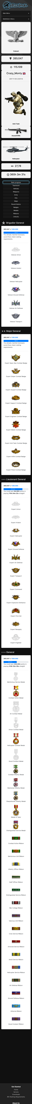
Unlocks (16, 217)
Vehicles (16, 188)
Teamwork (16, 185)
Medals (16, 210)
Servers (16, 1092)
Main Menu (6, 13)
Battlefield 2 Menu (8, 19)
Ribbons (16, 213)
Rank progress (16, 182)
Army (16, 195)
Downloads (16, 1094)
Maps (16, 201)
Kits (16, 198)
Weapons (16, 192)
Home (16, 1089)
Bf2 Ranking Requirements (16, 1097)
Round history (16, 204)
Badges (16, 207)
